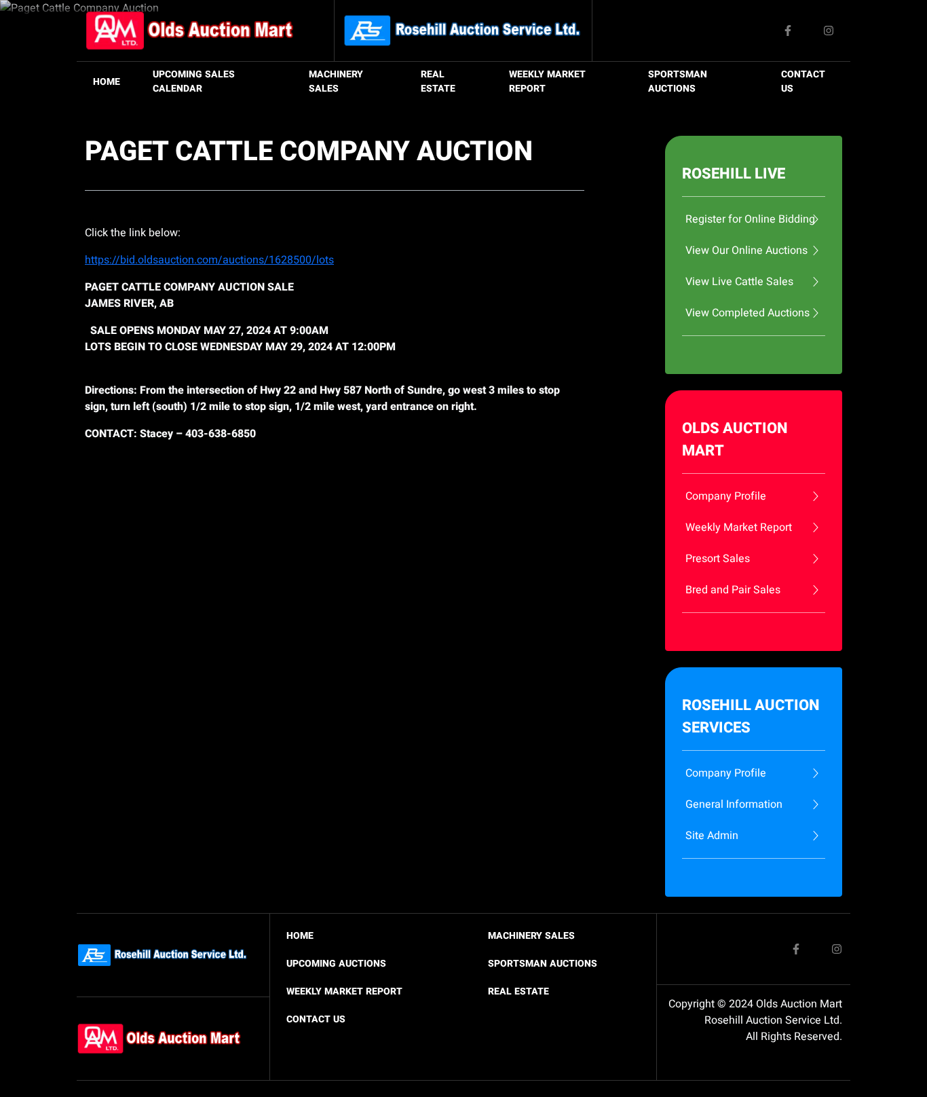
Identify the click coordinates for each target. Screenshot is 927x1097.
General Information (733, 804)
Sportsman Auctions (677, 81)
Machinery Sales (336, 81)
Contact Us (803, 81)
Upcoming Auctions (336, 963)
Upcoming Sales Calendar (194, 81)
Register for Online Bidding (750, 219)
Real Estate (438, 81)
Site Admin (711, 836)
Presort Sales (717, 559)
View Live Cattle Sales (739, 282)
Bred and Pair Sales (732, 590)
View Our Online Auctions (746, 250)
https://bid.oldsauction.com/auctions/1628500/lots (209, 260)
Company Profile (725, 496)
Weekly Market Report (547, 81)
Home (106, 82)
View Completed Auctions (747, 313)
